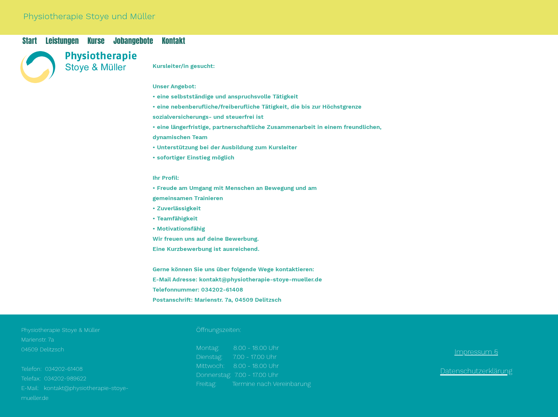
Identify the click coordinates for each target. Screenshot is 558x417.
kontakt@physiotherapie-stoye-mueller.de (260, 279)
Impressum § (476, 352)
